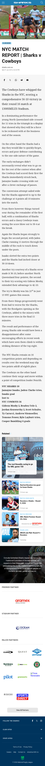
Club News (7, 43)
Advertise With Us (33, 752)
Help (14, 752)
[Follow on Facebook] (32, 721)
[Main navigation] (3, 2)
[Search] (41, 2)
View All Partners (22, 710)
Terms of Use (17, 747)
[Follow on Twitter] (37, 721)
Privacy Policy (27, 747)
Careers (9, 752)
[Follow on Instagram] (41, 721)
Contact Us (21, 752)
